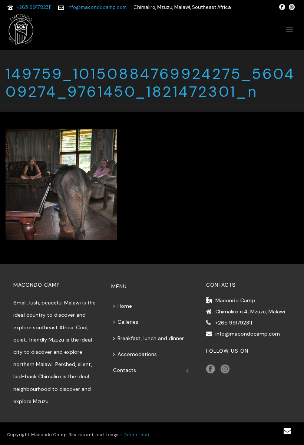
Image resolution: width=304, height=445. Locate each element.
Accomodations (137, 354)
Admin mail (137, 434)
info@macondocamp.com (97, 7)
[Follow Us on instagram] (225, 369)
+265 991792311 (34, 7)
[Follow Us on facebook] (210, 369)
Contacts (124, 370)
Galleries (128, 322)
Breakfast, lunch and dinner (151, 338)
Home (125, 306)
